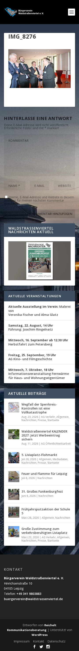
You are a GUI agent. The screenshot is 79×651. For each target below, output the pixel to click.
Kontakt (38, 641)
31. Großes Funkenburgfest (42, 491)
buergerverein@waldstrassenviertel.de (33, 599)
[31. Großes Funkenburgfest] (13, 494)
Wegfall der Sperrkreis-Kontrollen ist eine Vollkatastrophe (39, 408)
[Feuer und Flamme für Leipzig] (13, 476)
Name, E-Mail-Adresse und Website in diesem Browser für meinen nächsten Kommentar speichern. (39, 200)
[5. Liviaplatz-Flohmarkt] (13, 457)
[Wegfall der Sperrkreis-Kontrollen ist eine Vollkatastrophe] (13, 407)
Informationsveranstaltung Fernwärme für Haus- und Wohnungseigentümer (38, 374)
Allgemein (62, 417)
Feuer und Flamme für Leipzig (44, 474)
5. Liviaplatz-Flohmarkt (39, 455)
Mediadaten (60, 459)
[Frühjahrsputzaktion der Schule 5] (13, 512)
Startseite (53, 420)
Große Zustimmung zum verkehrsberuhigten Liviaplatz (44, 531)
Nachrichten (29, 420)
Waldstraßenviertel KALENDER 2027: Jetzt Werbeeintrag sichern (44, 435)
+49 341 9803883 (28, 594)
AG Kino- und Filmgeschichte (32, 357)
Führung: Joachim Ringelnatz (30, 327)
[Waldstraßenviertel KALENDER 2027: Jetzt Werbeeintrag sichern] (13, 434)
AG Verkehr (48, 417)
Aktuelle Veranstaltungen (34, 296)
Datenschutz (56, 641)
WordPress (40, 635)
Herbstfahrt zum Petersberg (38, 342)
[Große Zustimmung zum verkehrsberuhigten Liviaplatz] (13, 531)
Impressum (22, 641)
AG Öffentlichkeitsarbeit (56, 443)
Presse (42, 420)
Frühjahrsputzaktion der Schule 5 (46, 511)
